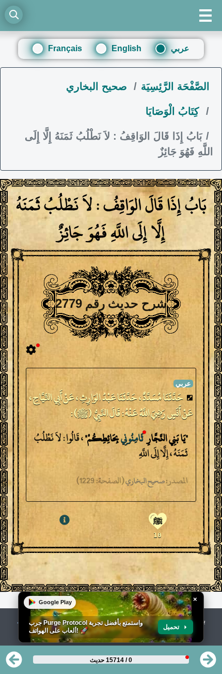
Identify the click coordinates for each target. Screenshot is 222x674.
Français (65, 48)
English (126, 48)
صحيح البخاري (98, 86)
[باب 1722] (208, 662)
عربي (180, 48)
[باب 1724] (14, 662)
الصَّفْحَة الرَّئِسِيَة (175, 86)
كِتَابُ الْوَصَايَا (174, 111)
